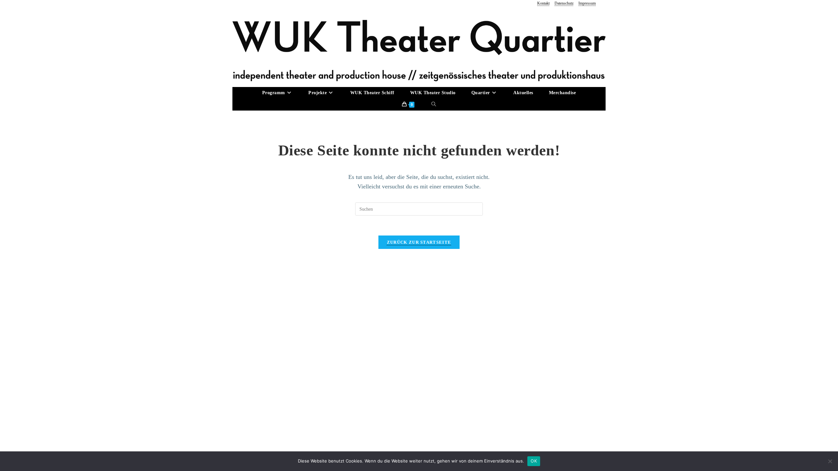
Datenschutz (564, 3)
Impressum (587, 3)
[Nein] (830, 461)
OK (534, 460)
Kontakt (543, 3)
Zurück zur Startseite (419, 242)
